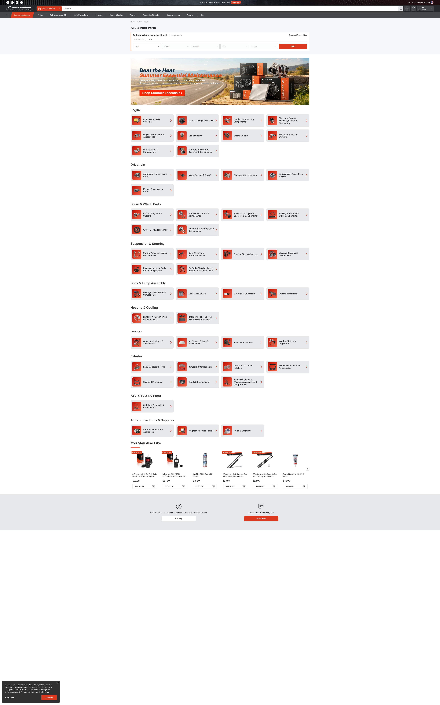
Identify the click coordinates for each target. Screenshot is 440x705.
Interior (136, 332)
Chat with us (261, 519)
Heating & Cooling (144, 307)
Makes (139, 22)
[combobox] (147, 46)
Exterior (136, 356)
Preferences (9, 697)
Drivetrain (138, 165)
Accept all (49, 697)
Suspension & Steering (148, 244)
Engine (136, 110)
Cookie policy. (44, 692)
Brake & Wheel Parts (146, 204)
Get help (178, 519)
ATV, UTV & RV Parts (146, 396)
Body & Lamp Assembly (148, 283)
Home (133, 22)
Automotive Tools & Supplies (152, 420)
